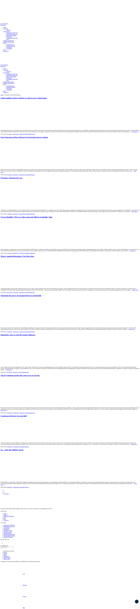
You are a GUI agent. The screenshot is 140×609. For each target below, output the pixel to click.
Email (4, 545)
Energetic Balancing (8, 537)
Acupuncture (6, 527)
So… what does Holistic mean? (12, 450)
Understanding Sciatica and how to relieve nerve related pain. (24, 98)
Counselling (9, 48)
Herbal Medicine (7, 533)
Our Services (6, 31)
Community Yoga (8, 530)
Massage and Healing (11, 35)
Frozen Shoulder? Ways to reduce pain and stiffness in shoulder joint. (26, 217)
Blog (5, 50)
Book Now (3, 25)
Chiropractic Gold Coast (12, 32)
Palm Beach (6, 556)
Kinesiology (9, 36)
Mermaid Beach (7, 557)
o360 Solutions (43, 561)
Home (5, 27)
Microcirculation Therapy (9, 535)
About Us (8, 30)
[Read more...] (135, 131)
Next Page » (6, 493)
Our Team (6, 28)
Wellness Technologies (9, 40)
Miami (5, 555)
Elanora (5, 553)
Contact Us (6, 51)
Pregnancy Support (8, 531)
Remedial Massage (10, 46)
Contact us (6, 520)
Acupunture (9, 134)
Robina (5, 552)
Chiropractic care (10, 44)
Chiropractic (15, 134)
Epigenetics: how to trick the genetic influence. (18, 335)
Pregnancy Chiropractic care (11, 178)
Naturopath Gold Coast (11, 34)
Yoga (7, 39)
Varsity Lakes (7, 559)
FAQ (5, 43)
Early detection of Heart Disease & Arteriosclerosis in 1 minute (24, 137)
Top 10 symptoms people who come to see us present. (20, 375)
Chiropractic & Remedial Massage (27, 134)
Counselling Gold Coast (12, 38)
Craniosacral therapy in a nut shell (14, 416)
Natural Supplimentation (9, 534)
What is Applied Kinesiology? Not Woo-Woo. (17, 256)
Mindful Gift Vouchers (9, 42)
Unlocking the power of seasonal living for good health (21, 296)
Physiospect (9, 47)
